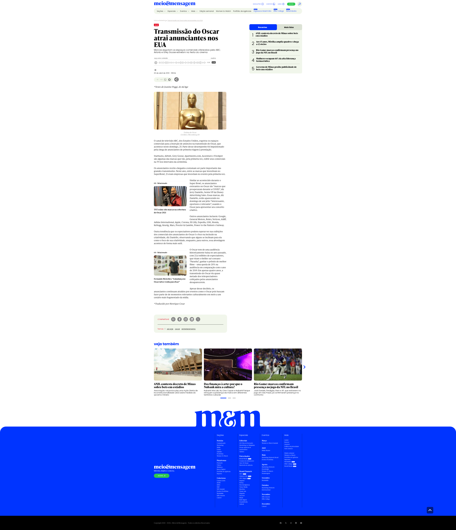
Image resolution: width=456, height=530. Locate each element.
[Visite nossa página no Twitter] (286, 523)
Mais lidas (289, 27)
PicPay (241, 483)
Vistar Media (243, 487)
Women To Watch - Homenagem (268, 472)
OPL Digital (243, 478)
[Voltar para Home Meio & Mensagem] (174, 4)
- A (157, 79)
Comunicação (221, 443)
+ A (161, 79)
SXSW (219, 483)
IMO (240, 474)
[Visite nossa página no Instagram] (291, 523)
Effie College (279, 11)
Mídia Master (266, 450)
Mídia (218, 447)
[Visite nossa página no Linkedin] (296, 523)
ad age (170, 329)
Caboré (219, 498)
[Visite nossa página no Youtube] (301, 523)
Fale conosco (288, 449)
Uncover (242, 496)
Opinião (219, 452)
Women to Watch (223, 11)
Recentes (262, 27)
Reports (219, 474)
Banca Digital (221, 469)
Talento (241, 452)
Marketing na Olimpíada (247, 445)
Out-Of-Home (243, 463)
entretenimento (189, 329)
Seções (160, 11)
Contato (269, 4)
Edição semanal (207, 11)
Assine (291, 4)
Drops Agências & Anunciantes (245, 448)
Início (156, 20)
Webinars (220, 467)
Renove (286, 442)
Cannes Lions (221, 481)
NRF (218, 487)
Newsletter (257, 4)
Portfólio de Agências (242, 11)
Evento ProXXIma (222, 491)
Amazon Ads (243, 476)
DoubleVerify (243, 502)
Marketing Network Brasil (270, 457)
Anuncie (287, 444)
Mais (193, 11)
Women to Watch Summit (270, 443)
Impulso (242, 481)
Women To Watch (222, 456)
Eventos (183, 11)
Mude (241, 498)
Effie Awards (221, 496)
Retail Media (291, 11)
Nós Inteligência (244, 485)
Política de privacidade (291, 446)
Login (280, 4)
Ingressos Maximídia (262, 11)
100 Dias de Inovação (246, 443)
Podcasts (220, 463)
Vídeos (219, 465)
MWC (218, 485)
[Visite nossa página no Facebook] (280, 523)
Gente (219, 450)
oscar (177, 329)
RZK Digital (243, 500)
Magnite (242, 493)
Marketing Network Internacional (268, 489)
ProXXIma (220, 454)
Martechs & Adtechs (246, 465)
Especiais (172, 11)
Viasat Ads (242, 491)
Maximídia (220, 493)
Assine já (161, 475)
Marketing (162, 20)
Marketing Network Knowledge (268, 468)
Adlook (241, 504)
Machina (242, 489)
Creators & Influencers (246, 461)
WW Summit (221, 489)
